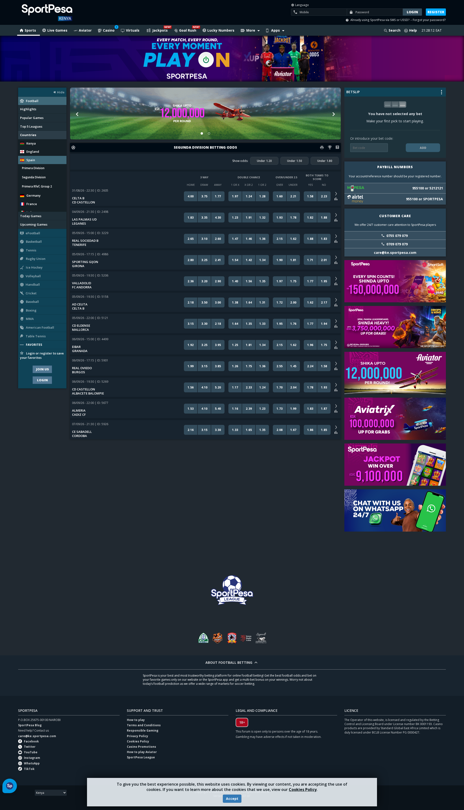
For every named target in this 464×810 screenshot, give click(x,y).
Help (413, 30)
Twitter (30, 747)
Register (436, 12)
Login (42, 380)
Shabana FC (232, 637)
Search (394, 30)
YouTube (30, 752)
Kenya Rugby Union (246, 637)
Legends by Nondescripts (261, 637)
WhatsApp (32, 763)
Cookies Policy (303, 789)
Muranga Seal (217, 637)
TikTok (29, 769)
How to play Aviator (142, 752)
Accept (232, 798)
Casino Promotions (141, 747)
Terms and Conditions (144, 725)
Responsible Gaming (142, 730)
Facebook (31, 741)
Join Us (42, 369)
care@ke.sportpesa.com (37, 736)
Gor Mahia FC (203, 637)
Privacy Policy (137, 736)
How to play (136, 720)
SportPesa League (141, 757)
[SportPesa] (60, 12)
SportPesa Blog (30, 725)
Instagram (32, 758)
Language (301, 5)
